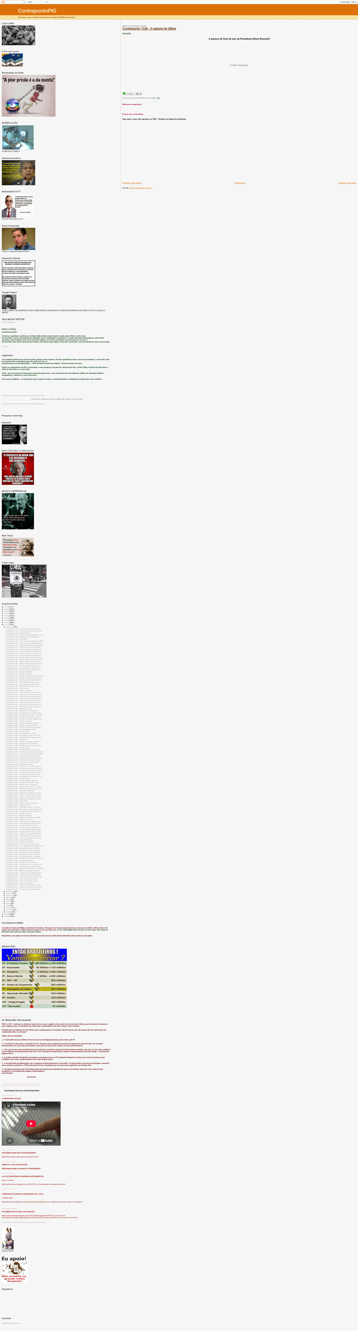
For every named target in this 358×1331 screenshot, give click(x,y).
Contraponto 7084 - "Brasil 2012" (17, 739)
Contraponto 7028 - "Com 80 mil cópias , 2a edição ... (24, 856)
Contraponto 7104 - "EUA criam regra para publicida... (24, 698)
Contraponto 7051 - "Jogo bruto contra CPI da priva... (24, 807)
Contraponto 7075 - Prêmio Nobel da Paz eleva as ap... (24, 758)
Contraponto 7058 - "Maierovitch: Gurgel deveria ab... (24, 793)
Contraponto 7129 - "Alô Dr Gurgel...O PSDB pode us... (24, 643)
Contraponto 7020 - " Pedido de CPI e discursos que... (24, 873)
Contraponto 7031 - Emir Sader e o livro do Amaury (23, 850)
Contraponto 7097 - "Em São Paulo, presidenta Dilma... (24, 713)
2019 (6, 607)
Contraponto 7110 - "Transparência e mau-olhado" (23, 684)
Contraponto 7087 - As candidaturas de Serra (21, 733)
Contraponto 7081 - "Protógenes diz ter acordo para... (24, 745)
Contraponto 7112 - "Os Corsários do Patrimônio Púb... (24, 680)
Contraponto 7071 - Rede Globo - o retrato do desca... (24, 766)
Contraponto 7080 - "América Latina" (18, 748)
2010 (6, 914)
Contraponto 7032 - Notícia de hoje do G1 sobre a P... (24, 848)
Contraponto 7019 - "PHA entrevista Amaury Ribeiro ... (24, 875)
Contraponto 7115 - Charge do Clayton (19, 674)
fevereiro (9, 910)
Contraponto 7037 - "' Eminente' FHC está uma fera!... (24, 836)
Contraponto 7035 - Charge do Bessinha (19, 840)
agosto (8, 897)
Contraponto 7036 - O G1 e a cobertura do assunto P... (24, 838)
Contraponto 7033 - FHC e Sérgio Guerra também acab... (25, 846)
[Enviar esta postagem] (157, 98)
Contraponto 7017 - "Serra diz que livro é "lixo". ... (22, 879)
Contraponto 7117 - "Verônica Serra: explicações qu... (24, 670)
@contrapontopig (8, 322)
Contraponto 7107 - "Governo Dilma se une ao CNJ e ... (24, 692)
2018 (6, 609)
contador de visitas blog (11, 1323)
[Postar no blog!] (130, 93)
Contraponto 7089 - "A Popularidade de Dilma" (21, 729)
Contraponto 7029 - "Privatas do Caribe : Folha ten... (23, 854)
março (8, 908)
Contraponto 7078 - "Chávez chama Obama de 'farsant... (25, 752)
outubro (9, 893)
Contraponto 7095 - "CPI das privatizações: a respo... (24, 717)
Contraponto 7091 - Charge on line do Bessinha (22, 725)
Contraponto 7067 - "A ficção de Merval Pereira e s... (23, 774)
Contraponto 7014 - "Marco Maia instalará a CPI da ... (24, 885)
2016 (6, 613)
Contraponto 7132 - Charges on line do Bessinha (22, 637)
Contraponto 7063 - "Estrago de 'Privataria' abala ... (23, 782)
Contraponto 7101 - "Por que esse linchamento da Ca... (24, 704)
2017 (6, 611)
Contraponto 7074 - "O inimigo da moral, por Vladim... (24, 760)
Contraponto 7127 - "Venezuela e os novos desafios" (23, 647)
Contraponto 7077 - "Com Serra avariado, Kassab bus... (25, 754)
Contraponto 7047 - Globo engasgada (18, 815)
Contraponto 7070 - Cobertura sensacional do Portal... (24, 768)
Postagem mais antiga (347, 183)
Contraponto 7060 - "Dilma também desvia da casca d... (24, 788)
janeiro (8, 912)
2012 (6, 622)
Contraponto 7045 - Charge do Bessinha (19, 819)
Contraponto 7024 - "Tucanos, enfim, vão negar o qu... (24, 864)
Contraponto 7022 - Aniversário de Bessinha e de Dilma (24, 868)
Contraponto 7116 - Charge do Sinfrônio (19, 672)
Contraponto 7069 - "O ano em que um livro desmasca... (25, 770)
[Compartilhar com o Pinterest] (140, 93)
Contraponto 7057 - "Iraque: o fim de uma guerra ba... (24, 795)
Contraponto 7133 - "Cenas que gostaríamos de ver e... (24, 635)
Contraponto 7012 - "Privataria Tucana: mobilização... (24, 889)
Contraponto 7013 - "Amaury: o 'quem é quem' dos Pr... (24, 887)
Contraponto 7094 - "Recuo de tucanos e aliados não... (24, 719)
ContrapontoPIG (37, 11)
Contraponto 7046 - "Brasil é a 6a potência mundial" (23, 817)
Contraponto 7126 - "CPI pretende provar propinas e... (24, 651)
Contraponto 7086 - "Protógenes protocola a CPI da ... (24, 735)
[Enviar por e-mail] (127, 93)
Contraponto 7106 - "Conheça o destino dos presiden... (24, 694)
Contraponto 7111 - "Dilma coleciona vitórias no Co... (23, 682)
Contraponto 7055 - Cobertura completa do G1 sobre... (24, 799)
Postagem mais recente (132, 183)
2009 (6, 916)
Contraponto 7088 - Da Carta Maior (18, 731)
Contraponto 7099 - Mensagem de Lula (19, 709)
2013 (6, 620)
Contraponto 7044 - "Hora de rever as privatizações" (23, 821)
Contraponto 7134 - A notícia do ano (18, 633)
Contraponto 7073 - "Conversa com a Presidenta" (22, 762)
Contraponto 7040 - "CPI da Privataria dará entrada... (24, 829)
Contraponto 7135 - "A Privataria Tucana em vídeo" (23, 629)
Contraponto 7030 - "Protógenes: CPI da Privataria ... (24, 852)
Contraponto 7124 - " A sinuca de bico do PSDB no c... (24, 655)
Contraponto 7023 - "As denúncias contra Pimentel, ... (24, 866)
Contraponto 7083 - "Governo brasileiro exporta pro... (24, 741)
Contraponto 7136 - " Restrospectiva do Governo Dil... (24, 631)
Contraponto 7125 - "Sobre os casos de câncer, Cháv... (24, 653)
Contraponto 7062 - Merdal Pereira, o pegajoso (21, 784)
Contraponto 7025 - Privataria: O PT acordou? (21, 862)
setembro (9, 895)
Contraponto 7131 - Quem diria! (16, 639)
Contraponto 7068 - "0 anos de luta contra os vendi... (23, 772)
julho (8, 899)
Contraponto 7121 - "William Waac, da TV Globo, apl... (24, 661)
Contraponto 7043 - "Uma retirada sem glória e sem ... (24, 823)
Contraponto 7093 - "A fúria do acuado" (19, 721)
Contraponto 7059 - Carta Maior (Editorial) (20, 791)
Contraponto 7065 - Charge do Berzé (18, 778)
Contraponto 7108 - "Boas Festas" (17, 688)
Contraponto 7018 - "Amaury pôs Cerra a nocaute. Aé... (24, 877)
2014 (6, 618)
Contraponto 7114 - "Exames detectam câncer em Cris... (25, 676)
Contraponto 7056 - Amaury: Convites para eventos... (24, 797)
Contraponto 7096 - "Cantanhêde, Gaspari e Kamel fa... (24, 715)
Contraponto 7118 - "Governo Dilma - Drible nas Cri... (24, 668)
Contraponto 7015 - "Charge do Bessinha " (20, 883)
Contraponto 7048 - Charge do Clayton (19, 813)
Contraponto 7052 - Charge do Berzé (18, 805)
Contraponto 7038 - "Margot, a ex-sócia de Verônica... (24, 834)
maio (8, 903)
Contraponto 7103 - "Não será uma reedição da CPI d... (24, 700)
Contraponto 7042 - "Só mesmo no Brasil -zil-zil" (22, 825)
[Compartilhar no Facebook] (137, 93)
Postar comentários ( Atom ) (141, 188)
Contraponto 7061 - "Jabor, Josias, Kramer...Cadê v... (24, 787)
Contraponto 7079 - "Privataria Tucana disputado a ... (24, 750)
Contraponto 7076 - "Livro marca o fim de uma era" (23, 756)
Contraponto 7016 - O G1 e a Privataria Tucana (22, 881)
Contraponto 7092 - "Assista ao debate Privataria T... (23, 723)
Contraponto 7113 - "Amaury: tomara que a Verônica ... (24, 678)
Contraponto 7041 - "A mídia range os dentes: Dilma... (24, 828)
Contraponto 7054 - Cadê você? (16, 801)
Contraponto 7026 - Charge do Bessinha (19, 860)
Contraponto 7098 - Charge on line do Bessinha (22, 711)
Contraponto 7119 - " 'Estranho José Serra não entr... (24, 666)
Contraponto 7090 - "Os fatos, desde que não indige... (24, 727)
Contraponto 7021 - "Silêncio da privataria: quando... (23, 871)
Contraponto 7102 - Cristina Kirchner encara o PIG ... (24, 702)
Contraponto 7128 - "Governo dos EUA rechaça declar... (25, 645)
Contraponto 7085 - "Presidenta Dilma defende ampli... (24, 737)
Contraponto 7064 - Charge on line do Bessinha (22, 780)
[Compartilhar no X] (134, 93)
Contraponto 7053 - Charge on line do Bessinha (22, 803)
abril (7, 906)
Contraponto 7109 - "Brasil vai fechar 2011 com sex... (24, 686)
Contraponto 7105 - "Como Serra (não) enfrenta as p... (24, 696)
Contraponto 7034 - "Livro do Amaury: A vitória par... (23, 844)
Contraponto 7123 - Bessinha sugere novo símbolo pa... (24, 657)
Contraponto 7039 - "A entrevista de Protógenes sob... (24, 832)
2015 (6, 616)
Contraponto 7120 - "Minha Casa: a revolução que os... (24, 663)
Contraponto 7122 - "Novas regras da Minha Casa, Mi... (24, 659)
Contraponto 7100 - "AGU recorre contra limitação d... (24, 707)
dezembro (9, 627)
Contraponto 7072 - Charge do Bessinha (19, 764)
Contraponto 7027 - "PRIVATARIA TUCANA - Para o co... (25, 858)
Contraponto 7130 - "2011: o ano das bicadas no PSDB (24, 641)
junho (8, 901)
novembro (9, 891)
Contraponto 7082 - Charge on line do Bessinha (22, 743)
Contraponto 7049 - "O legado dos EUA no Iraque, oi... (24, 811)
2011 (6, 625)
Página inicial (239, 183)
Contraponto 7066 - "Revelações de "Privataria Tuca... (24, 776)
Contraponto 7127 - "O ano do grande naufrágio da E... (24, 649)
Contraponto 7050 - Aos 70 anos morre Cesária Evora (24, 809)
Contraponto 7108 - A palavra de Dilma (149, 28)
